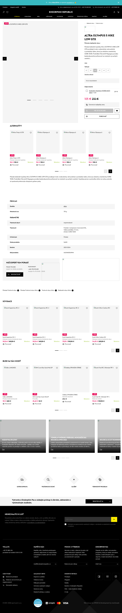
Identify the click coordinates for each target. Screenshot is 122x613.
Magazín (67, 580)
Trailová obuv (99, 23)
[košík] (118, 12)
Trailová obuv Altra (48, 290)
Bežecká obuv (90, 23)
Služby (67, 583)
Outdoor (60, 16)
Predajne (5, 7)
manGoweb (115, 603)
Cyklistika (27, 16)
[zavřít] (118, 2)
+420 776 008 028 (86, 7)
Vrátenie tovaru (38, 580)
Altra (65, 206)
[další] (110, 171)
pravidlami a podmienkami (36, 522)
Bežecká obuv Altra (64, 290)
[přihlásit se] (114, 12)
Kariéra (24, 7)
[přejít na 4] (61, 350)
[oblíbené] (7, 12)
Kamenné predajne (12, 576)
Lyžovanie (49, 16)
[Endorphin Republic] (61, 12)
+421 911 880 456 (115, 7)
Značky (94, 16)
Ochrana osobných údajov (42, 586)
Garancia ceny (38, 589)
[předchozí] (106, 171)
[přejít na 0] (56, 350)
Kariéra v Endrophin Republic (74, 586)
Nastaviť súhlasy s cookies (42, 592)
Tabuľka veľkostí (88, 74)
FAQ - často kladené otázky (73, 589)
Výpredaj (17, 16)
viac (85, 63)
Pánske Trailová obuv (10, 290)
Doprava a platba (39, 576)
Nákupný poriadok (39, 583)
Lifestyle (70, 16)
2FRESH (96, 603)
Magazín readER (14, 7)
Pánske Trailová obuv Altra (29, 290)
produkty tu (70, 2)
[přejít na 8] (65, 350)
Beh (38, 16)
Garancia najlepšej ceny (97, 104)
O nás (66, 592)
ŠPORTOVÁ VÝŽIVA (82, 16)
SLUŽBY (105, 16)
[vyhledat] (3, 12)
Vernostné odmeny (12, 585)
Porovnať (15, 165)
